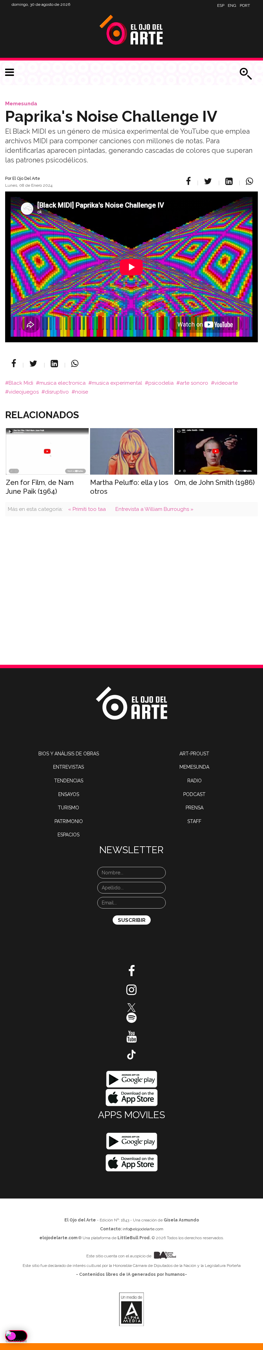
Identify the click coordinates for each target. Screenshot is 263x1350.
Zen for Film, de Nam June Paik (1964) (40, 486)
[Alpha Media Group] (131, 1309)
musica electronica (62, 383)
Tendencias (68, 780)
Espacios (68, 834)
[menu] (9, 72)
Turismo (68, 807)
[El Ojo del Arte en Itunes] (131, 1097)
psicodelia (161, 383)
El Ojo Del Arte (26, 178)
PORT (245, 5)
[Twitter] (209, 181)
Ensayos (68, 794)
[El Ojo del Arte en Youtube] (131, 1039)
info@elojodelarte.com (143, 1229)
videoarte (226, 383)
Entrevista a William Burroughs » (154, 509)
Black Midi (21, 383)
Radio (194, 780)
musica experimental (117, 383)
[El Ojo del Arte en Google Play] (131, 1141)
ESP (220, 5)
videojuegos (24, 392)
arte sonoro (194, 383)
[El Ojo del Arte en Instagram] (131, 992)
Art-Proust (194, 753)
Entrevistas (68, 767)
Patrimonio (68, 821)
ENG (232, 5)
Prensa (194, 807)
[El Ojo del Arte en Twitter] (131, 1007)
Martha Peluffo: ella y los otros (129, 486)
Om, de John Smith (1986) (214, 482)
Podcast (194, 794)
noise (81, 392)
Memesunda (21, 104)
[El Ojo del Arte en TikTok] (131, 1054)
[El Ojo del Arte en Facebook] (131, 973)
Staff (194, 821)
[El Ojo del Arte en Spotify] (131, 1020)
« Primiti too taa (87, 509)
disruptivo (57, 392)
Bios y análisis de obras (68, 753)
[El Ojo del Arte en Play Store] (131, 1079)
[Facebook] (189, 181)
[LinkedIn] (230, 181)
